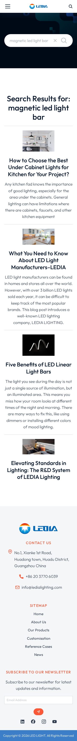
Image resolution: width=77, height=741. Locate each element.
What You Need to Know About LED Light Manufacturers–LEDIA (38, 260)
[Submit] (38, 711)
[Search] (64, 40)
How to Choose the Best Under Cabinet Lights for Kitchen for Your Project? (38, 167)
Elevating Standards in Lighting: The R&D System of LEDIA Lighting (38, 469)
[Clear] (55, 40)
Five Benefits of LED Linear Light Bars (39, 368)
